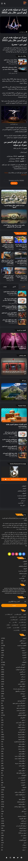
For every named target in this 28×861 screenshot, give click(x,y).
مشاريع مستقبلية (22, 498)
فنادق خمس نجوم (21, 708)
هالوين (23, 696)
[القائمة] (2, 4)
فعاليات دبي (23, 627)
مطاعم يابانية (22, 765)
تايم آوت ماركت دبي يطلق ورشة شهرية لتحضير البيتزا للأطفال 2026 (7, 261)
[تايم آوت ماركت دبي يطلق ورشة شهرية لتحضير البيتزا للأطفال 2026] (7, 255)
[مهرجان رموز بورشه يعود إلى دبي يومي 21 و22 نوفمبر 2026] (21, 270)
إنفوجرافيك (23, 643)
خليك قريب (20, 503)
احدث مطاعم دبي (13, 617)
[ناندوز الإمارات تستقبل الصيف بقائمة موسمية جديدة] (22, 294)
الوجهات (24, 493)
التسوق (23, 789)
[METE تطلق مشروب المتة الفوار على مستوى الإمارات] (22, 315)
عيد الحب (23, 679)
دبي (9, 622)
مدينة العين (22, 640)
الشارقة (24, 655)
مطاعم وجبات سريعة (20, 763)
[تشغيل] (25, 479)
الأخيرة (23, 286)
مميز (25, 842)
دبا (24, 660)
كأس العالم (22, 686)
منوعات (24, 845)
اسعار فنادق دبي (23, 619)
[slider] (15, 479)
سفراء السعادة (22, 828)
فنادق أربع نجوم (21, 700)
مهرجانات (22, 693)
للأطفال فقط (22, 799)
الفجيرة (24, 657)
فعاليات (8, 624)
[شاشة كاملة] (3, 479)
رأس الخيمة (23, 823)
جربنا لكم (24, 811)
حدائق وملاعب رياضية (20, 792)
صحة (23, 850)
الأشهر (14, 286)
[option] (14, 341)
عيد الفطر (22, 681)
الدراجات (23, 780)
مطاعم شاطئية (21, 746)
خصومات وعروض (22, 816)
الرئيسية (24, 652)
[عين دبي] (25, 3)
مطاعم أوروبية (21, 737)
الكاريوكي (22, 717)
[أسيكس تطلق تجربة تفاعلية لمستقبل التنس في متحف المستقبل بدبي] (21, 255)
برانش (23, 720)
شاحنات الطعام (21, 727)
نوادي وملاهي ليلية (20, 773)
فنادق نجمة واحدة (21, 710)
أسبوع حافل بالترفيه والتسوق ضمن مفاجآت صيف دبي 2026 (8, 277)
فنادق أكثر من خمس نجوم (19, 703)
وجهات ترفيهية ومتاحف (19, 806)
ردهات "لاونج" (21, 725)
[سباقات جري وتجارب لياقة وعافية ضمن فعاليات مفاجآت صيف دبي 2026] (22, 69)
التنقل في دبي (21, 777)
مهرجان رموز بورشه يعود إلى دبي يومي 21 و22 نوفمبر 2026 (21, 277)
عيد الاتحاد (22, 674)
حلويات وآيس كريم (20, 722)
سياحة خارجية (23, 830)
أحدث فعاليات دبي (8, 614)
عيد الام (23, 676)
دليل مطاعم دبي (15, 624)
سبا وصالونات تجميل (20, 794)
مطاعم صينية (22, 751)
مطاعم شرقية (21, 749)
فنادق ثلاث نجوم (21, 705)
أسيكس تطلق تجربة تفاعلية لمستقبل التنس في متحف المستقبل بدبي (21, 261)
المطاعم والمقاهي (22, 491)
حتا (25, 813)
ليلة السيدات (22, 729)
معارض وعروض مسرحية (19, 688)
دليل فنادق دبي (23, 624)
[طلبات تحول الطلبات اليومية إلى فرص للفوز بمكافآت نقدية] (22, 322)
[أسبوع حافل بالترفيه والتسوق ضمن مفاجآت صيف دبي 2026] (7, 270)
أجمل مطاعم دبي (17, 614)
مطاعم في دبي (16, 630)
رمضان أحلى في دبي (21, 825)
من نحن (23, 500)
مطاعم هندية (22, 761)
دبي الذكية (23, 821)
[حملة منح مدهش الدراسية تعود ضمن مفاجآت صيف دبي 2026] (21, 239)
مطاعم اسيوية (21, 739)
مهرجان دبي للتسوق (20, 691)
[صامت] (6, 479)
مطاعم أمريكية (21, 734)
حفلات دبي (15, 622)
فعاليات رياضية (21, 684)
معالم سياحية (22, 804)
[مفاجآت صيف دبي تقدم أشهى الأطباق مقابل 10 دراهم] (22, 62)
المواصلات (23, 775)
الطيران (23, 785)
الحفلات (23, 664)
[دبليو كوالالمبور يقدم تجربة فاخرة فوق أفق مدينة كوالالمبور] (22, 308)
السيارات (23, 782)
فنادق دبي (9, 627)
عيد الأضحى (22, 672)
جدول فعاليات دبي (22, 622)
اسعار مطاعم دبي (14, 619)
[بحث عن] (4, 4)
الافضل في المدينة (21, 495)
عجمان (24, 837)
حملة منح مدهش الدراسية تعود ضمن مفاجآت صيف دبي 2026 (21, 246)
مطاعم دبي (24, 630)
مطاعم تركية (22, 744)
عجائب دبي (23, 835)
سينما (23, 797)
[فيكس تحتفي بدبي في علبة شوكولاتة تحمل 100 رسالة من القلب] (22, 301)
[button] (14, 473)
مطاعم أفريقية (21, 732)
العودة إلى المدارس (20, 667)
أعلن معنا (22, 505)
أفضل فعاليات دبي (22, 617)
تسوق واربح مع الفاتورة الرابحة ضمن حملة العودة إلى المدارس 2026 (7, 246)
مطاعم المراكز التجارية (19, 741)
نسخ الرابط (14, 183)
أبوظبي (24, 614)
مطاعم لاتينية (22, 753)
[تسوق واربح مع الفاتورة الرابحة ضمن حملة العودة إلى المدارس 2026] (7, 239)
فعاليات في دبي (16, 627)
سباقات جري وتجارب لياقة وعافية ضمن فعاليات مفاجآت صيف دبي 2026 (9, 69)
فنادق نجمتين (22, 712)
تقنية (25, 809)
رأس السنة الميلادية (20, 669)
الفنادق (24, 488)
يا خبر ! (24, 847)
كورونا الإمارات (22, 840)
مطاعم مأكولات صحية (20, 758)
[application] (14, 473)
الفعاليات (24, 486)
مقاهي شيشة (22, 770)
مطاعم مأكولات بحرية (20, 756)
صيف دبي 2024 (22, 833)
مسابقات (23, 648)
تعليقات (5, 286)
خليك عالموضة (22, 818)
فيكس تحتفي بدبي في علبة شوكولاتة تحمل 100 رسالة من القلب (10, 300)
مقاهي (23, 768)
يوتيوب (23, 650)
